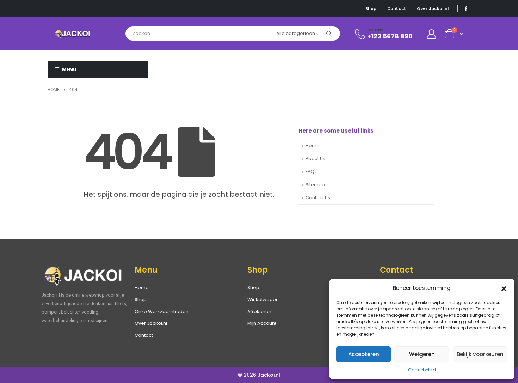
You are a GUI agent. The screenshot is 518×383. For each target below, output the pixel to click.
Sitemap (315, 185)
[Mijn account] (431, 33)
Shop (371, 8)
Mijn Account (261, 323)
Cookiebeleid (422, 370)
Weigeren (422, 354)
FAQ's (312, 172)
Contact (396, 8)
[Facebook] (465, 8)
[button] (503, 288)
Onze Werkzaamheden (162, 311)
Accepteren (363, 354)
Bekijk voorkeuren (480, 354)
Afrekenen (259, 311)
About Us (315, 159)
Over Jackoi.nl (433, 8)
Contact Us (318, 198)
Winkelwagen (263, 299)
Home (313, 145)
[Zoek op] (329, 33)
